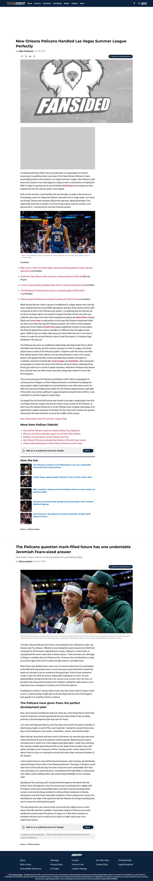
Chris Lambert (26, 561)
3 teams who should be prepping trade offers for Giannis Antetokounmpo (53, 285)
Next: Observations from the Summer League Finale (43, 419)
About (22, 860)
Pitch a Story (25, 864)
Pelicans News (34, 529)
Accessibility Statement (30, 868)
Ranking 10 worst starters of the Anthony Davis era (46, 437)
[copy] (34, 56)
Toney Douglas (58, 361)
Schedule (47, 3)
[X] (139, 3)
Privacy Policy (56, 864)
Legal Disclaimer (125, 864)
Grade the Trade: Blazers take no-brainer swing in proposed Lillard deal (51, 276)
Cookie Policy (102, 864)
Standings (57, 3)
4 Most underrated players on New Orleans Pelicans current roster (52, 443)
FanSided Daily (124, 860)
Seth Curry (50, 327)
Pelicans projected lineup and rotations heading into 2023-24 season (51, 299)
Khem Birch (81, 317)
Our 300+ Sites (102, 860)
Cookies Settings (79, 868)
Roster (66, 3)
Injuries (74, 3)
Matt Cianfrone (26, 51)
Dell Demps (68, 185)
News (30, 3)
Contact (75, 860)
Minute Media (17, 875)
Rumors (37, 3)
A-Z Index (54, 868)
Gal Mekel (73, 361)
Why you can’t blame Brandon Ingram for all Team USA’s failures (52, 434)
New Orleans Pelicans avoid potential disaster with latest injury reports (54, 440)
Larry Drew (35, 320)
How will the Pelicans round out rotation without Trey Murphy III (51, 430)
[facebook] (134, 3)
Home (22, 529)
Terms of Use (78, 864)
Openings (54, 860)
